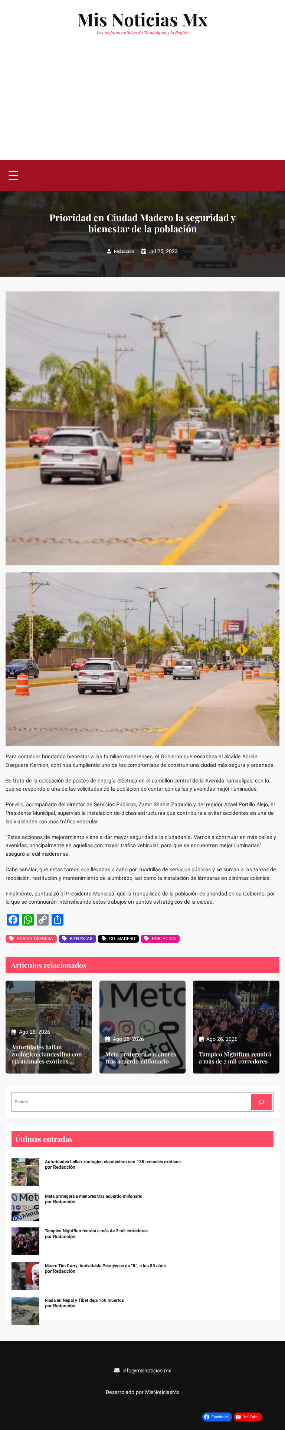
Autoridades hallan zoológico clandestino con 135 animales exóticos (47, 1054)
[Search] (261, 1102)
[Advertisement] (142, 104)
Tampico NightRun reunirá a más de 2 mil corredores (235, 1058)
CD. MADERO (122, 938)
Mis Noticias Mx (142, 19)
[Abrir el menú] (13, 175)
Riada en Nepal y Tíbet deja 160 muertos (84, 1300)
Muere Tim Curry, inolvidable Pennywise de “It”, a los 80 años (105, 1266)
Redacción (124, 251)
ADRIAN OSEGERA (35, 938)
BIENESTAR (81, 938)
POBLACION (164, 938)
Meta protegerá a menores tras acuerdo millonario (140, 1058)
